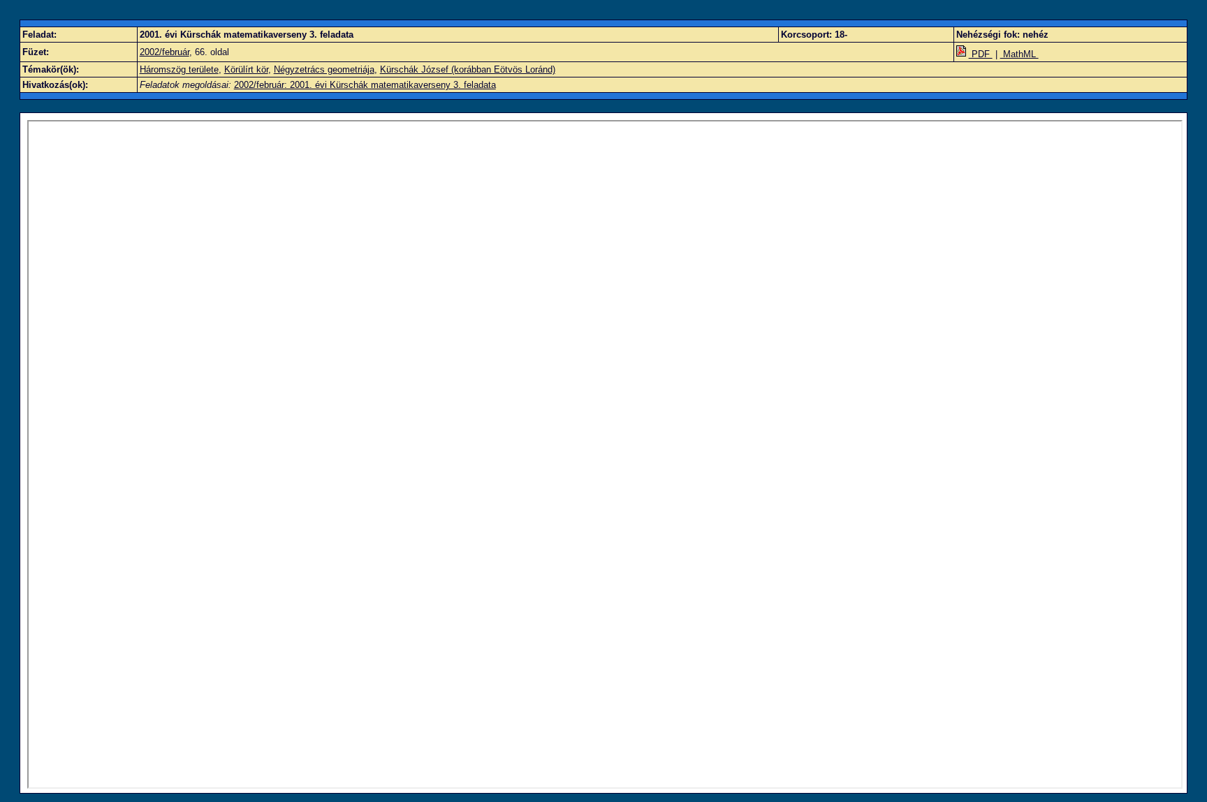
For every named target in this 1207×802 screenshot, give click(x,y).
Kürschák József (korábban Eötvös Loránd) (467, 69)
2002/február (164, 52)
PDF (981, 54)
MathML (1019, 54)
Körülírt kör (246, 69)
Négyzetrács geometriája (324, 69)
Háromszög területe (179, 69)
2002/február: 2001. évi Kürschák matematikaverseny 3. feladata (365, 85)
